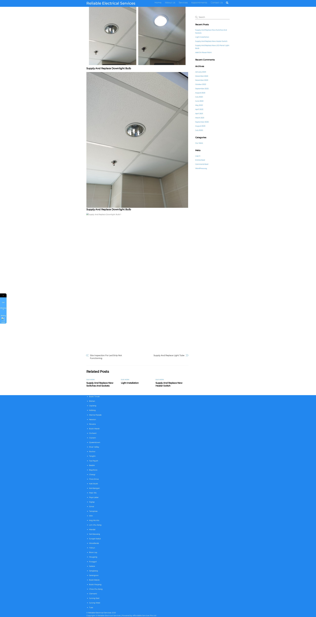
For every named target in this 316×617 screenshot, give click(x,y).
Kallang (92, 410)
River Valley (94, 447)
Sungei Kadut (95, 539)
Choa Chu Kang (96, 589)
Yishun (92, 548)
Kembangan (94, 488)
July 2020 (199, 130)
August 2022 (200, 93)
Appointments (199, 2)
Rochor (92, 451)
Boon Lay (93, 552)
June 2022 (199, 101)
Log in (197, 156)
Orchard (92, 433)
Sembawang (94, 534)
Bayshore (93, 470)
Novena (92, 424)
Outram (92, 438)
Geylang (92, 406)
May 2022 (199, 105)
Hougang (93, 557)
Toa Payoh (93, 461)
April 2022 (199, 109)
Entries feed (200, 160)
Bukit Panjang (95, 584)
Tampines (93, 511)
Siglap (92, 502)
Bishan (92, 401)
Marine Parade (95, 415)
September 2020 (202, 122)
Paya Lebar (94, 497)
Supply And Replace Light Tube (169, 355)
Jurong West (94, 603)
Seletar (92, 566)
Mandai (92, 529)
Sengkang (93, 571)
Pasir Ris (93, 493)
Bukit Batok (94, 580)
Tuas (91, 607)
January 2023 (200, 72)
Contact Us (217, 2)
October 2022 (200, 84)
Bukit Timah (94, 396)
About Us (170, 2)
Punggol (93, 562)
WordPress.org (201, 168)
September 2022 (201, 88)
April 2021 (199, 113)
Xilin (91, 516)
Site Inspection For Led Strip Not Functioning (106, 356)
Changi (92, 474)
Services (183, 2)
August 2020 (200, 126)
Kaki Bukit (93, 484)
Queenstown (94, 442)
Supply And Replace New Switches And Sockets (99, 384)
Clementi (93, 594)
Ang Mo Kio (94, 520)
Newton (92, 419)
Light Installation (130, 382)
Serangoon (94, 575)
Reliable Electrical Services (99, 613)
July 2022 (199, 97)
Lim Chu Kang (95, 525)
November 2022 (201, 80)
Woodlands (94, 543)
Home (158, 2)
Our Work (90, 379)
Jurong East (94, 598)
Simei (91, 506)
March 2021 (199, 118)
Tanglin (92, 456)
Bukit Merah (94, 429)
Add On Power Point (203, 52)
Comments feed (201, 164)
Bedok (92, 465)
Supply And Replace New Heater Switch (169, 384)
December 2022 (201, 76)
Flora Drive (94, 479)
